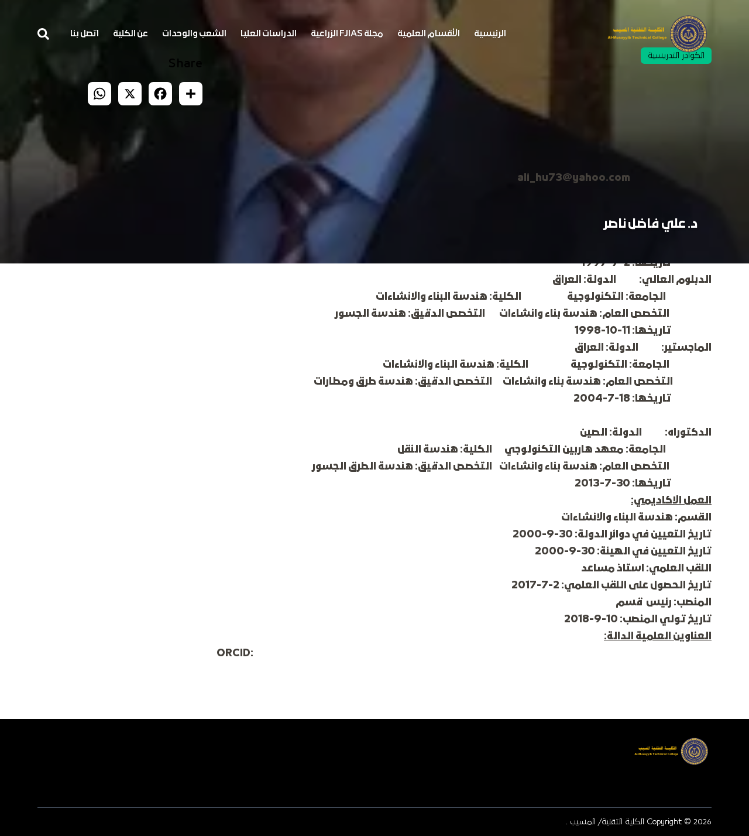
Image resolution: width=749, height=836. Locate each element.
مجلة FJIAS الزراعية (347, 34)
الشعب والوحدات (194, 34)
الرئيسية (490, 34)
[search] (43, 34)
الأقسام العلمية (428, 34)
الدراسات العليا (268, 34)
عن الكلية (130, 34)
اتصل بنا (84, 34)
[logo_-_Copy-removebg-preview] (657, 34)
